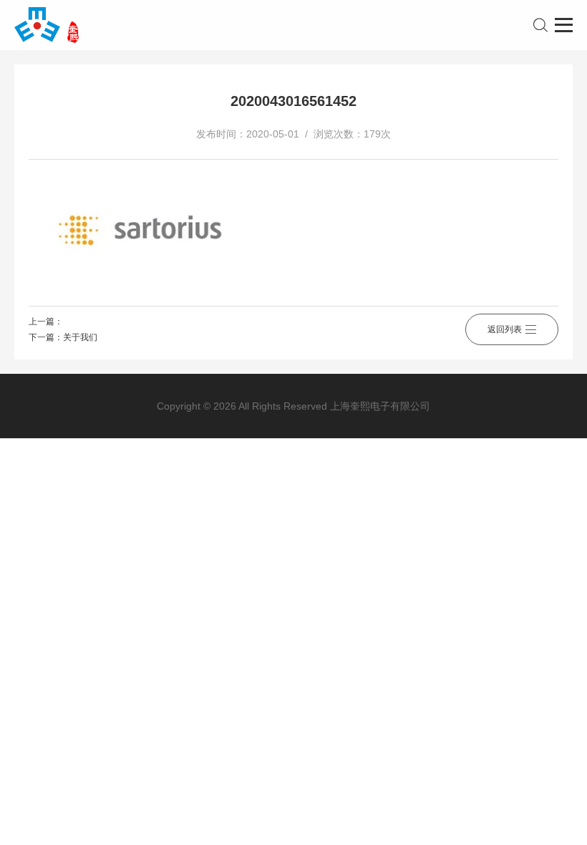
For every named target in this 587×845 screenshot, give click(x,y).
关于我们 (80, 337)
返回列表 (504, 329)
